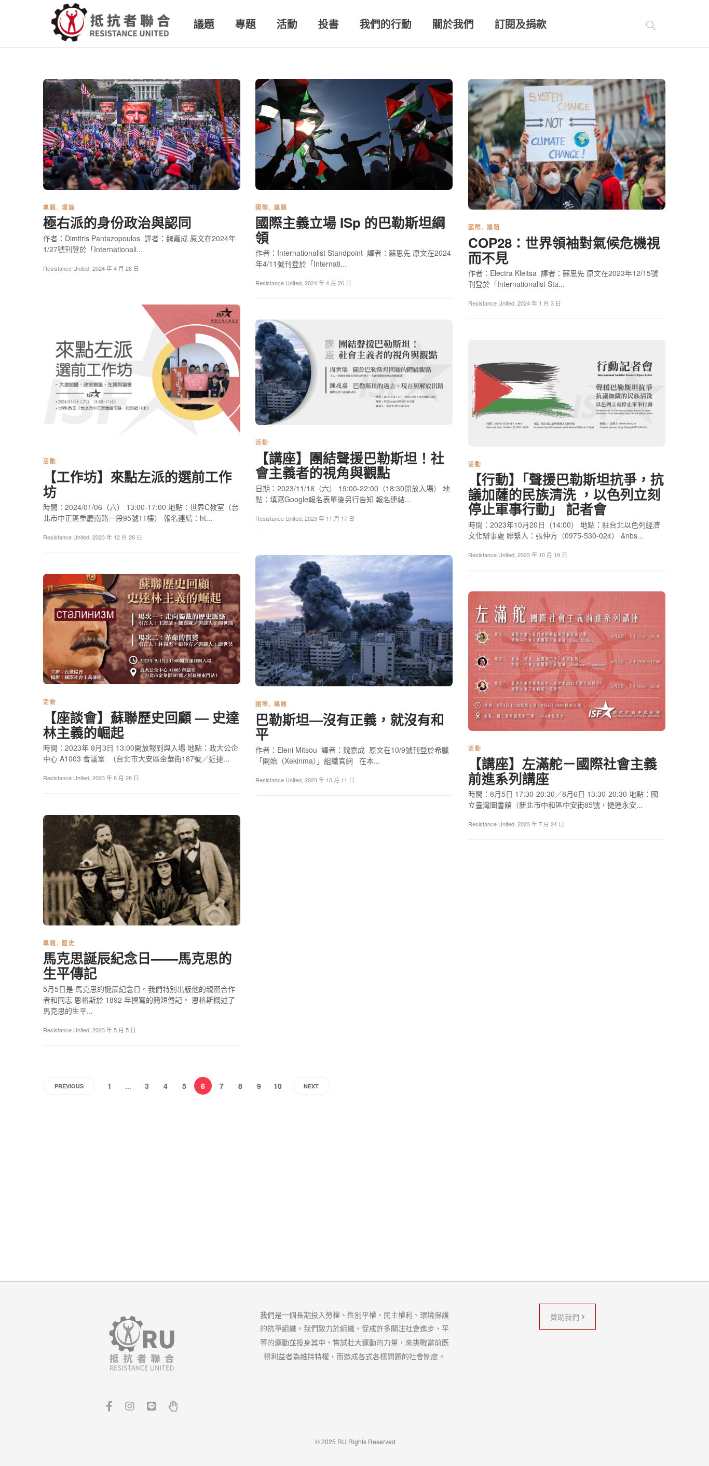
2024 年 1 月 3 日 (539, 303)
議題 (204, 24)
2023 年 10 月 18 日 (542, 554)
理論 (68, 207)
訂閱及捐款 (521, 24)
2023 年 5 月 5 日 (114, 1030)
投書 (328, 24)
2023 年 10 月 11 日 (329, 780)
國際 (262, 207)
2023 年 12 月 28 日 (117, 537)
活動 (287, 24)
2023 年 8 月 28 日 (115, 777)
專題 (245, 24)
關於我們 (453, 24)
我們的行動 (386, 24)
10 (278, 1086)
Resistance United (66, 268)
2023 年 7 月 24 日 (540, 824)
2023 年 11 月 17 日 (329, 518)
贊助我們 (565, 1316)
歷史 (68, 943)
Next (311, 1086)
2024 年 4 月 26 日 (115, 268)
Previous (69, 1086)
